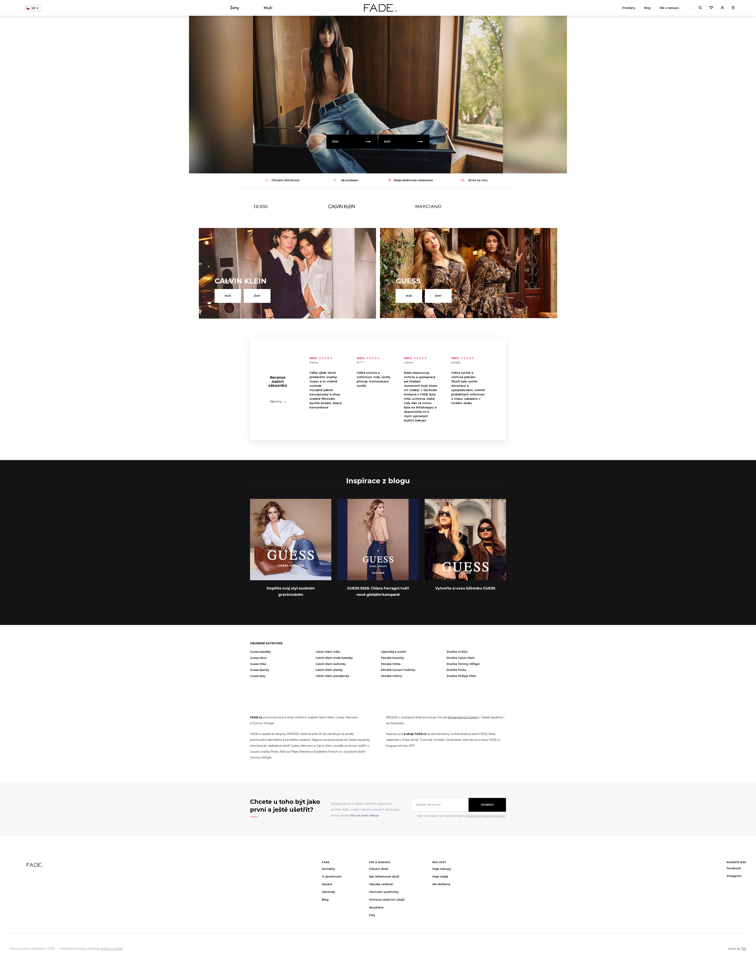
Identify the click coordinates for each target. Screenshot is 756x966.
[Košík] (733, 8)
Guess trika (258, 664)
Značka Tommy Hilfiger (463, 664)
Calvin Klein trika (328, 652)
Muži (268, 8)
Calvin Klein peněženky (332, 676)
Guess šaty (257, 676)
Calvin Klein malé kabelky (334, 658)
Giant (743, 949)
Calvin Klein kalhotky (331, 664)
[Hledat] (700, 8)
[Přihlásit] (722, 8)
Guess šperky (259, 670)
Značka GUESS (457, 652)
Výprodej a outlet (393, 652)
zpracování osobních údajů (485, 816)
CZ (33, 8)
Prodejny (628, 8)
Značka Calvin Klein (461, 658)
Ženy (234, 8)
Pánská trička (391, 664)
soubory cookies (111, 948)
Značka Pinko (456, 670)
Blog (647, 8)
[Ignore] (458, 818)
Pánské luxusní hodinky (398, 670)
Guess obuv (258, 658)
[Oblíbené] (711, 8)
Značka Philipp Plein (461, 676)
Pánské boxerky (392, 658)
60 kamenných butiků (463, 717)
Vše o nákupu (669, 8)
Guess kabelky (260, 652)
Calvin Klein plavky (329, 670)
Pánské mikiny (391, 676)
